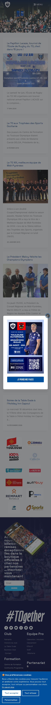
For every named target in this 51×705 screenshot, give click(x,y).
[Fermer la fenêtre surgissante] (48, 315)
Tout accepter (11, 693)
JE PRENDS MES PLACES (25, 379)
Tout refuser (30, 693)
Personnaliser (11, 700)
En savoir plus (8, 687)
